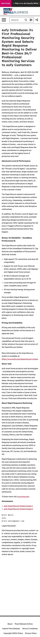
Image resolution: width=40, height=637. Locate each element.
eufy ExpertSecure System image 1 (18, 506)
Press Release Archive (24, 624)
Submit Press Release (11, 629)
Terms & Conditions (30, 629)
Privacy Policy (31, 633)
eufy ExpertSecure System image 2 (18, 509)
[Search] (25, 19)
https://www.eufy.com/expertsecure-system (20, 359)
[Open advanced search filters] (30, 19)
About (9, 624)
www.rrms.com (23, 496)
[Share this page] (36, 20)
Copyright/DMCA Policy (13, 633)
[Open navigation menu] (4, 20)
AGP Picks (5, 3)
